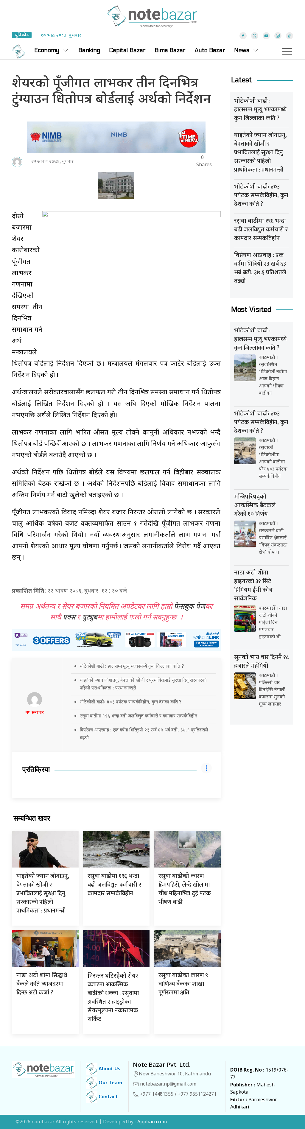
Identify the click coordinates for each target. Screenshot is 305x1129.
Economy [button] (46, 50)
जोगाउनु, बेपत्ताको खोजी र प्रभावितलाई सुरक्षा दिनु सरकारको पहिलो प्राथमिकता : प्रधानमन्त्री (42, 893)
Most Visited (251, 309)
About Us (108, 1069)
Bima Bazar (170, 50)
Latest (241, 80)
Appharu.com (152, 1122)
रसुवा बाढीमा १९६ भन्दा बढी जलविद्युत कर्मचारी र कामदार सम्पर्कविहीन (138, 716)
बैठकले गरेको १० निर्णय (255, 506)
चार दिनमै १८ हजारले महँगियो (261, 661)
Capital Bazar (127, 50)
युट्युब (89, 617)
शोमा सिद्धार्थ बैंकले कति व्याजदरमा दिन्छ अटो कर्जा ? (41, 984)
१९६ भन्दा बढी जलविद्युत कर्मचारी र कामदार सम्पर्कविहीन (114, 884)
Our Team (109, 1083)
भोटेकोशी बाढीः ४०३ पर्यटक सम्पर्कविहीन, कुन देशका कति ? (130, 702)
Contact (107, 1097)
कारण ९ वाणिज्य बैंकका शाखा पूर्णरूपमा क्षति (183, 984)
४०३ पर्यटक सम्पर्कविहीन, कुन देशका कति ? (261, 195)
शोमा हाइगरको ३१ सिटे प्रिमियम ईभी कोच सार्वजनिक (253, 586)
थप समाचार (34, 713)
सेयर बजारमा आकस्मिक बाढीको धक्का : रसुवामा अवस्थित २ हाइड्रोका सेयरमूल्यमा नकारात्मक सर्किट (113, 997)
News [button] (241, 50)
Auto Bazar (209, 50)
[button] (287, 51)
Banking (89, 50)
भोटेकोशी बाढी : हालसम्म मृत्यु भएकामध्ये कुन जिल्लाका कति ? (132, 666)
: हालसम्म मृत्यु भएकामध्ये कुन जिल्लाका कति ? (260, 109)
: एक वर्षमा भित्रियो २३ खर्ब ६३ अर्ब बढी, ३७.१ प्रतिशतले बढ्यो (260, 268)
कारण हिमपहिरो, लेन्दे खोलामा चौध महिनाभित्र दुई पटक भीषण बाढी (184, 889)
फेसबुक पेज (189, 607)
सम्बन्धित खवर (31, 818)
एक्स (69, 617)
